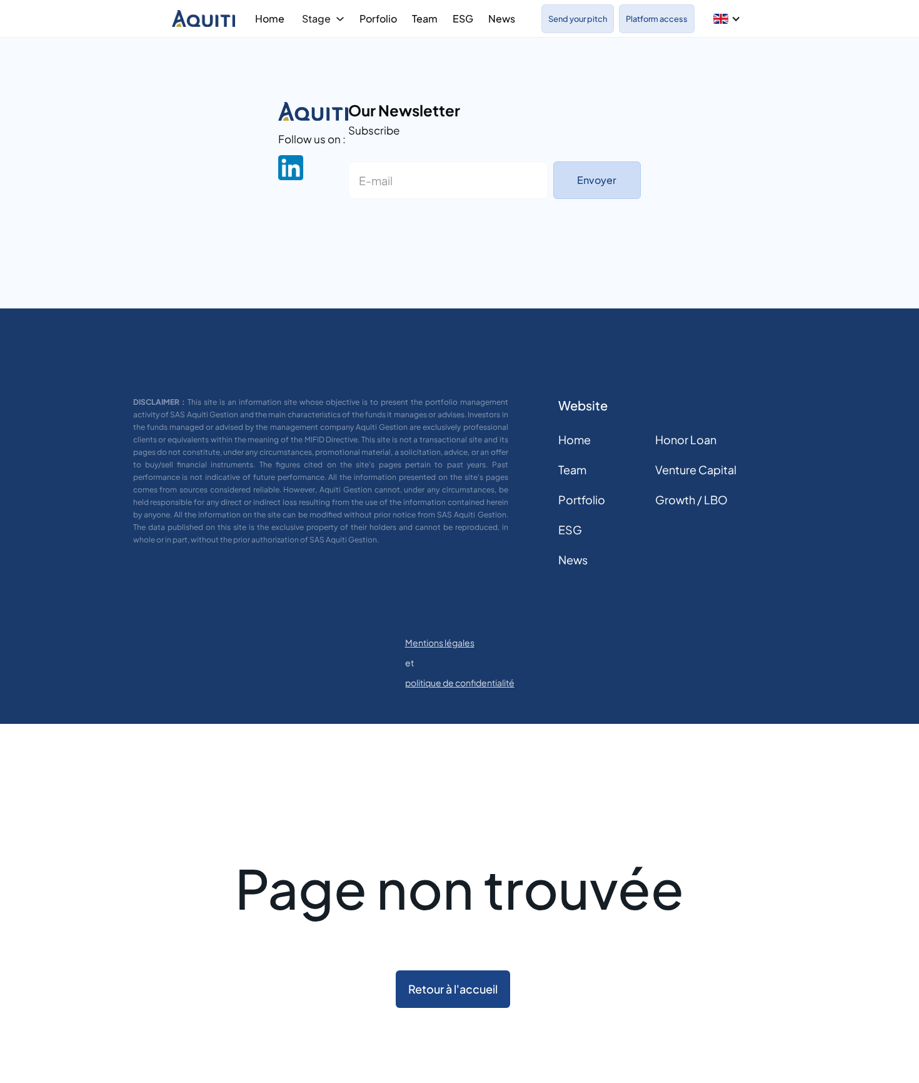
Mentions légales (440, 642)
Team (425, 18)
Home (269, 18)
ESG (463, 18)
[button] (727, 18)
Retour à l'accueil (453, 989)
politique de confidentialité (460, 682)
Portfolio (581, 499)
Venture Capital (695, 469)
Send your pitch (577, 19)
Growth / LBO (691, 499)
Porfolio (378, 18)
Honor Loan (685, 439)
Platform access (657, 19)
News (501, 18)
